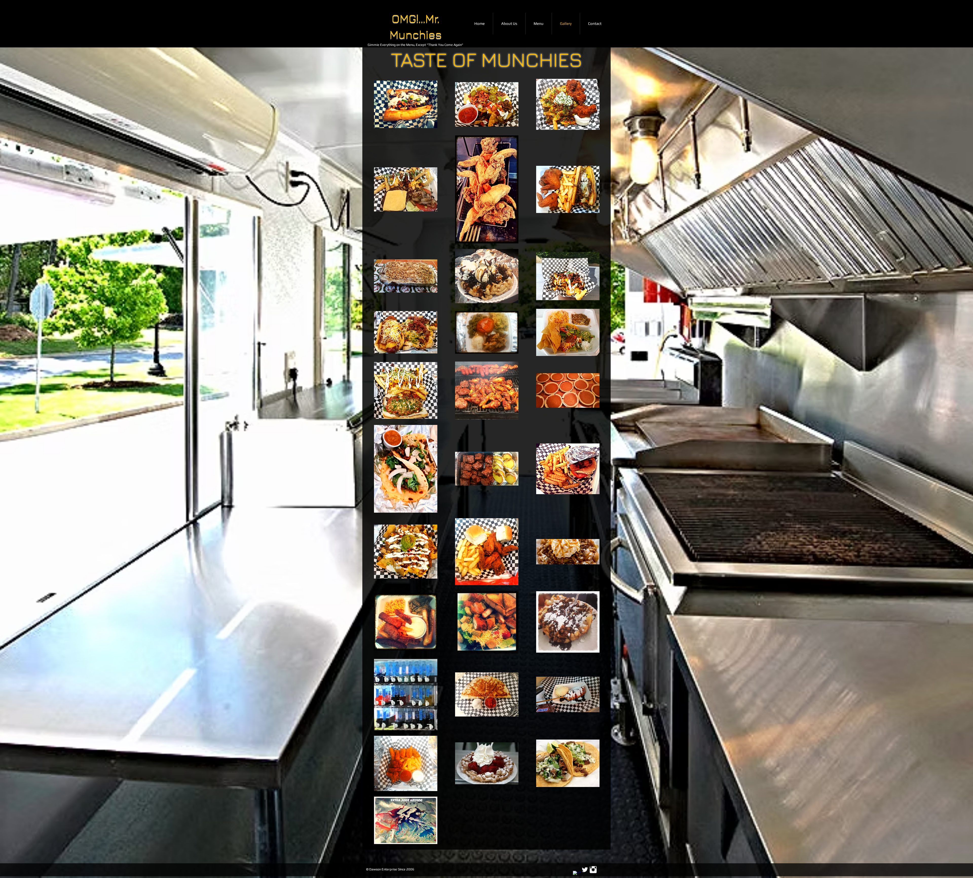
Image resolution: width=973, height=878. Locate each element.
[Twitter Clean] (584, 869)
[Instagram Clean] (593, 869)
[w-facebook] (576, 874)
